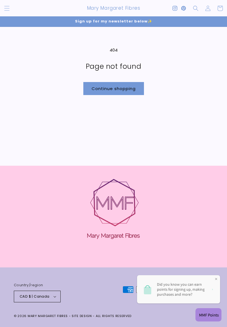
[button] (7, 8)
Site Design (82, 316)
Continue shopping (114, 88)
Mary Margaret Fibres (48, 316)
